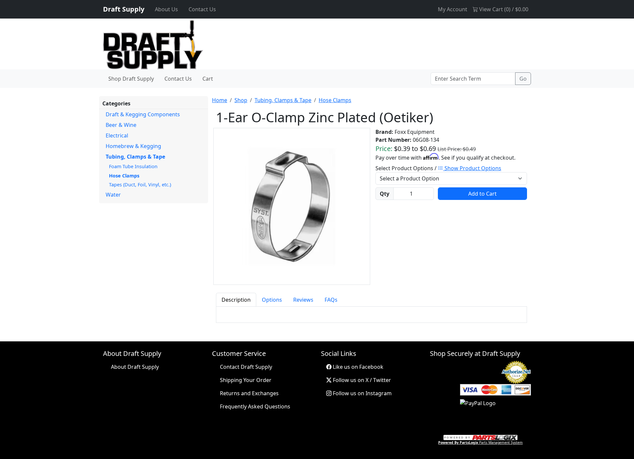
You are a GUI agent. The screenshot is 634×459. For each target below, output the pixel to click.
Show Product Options (472, 168)
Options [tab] (272, 299)
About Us (166, 9)
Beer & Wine (121, 125)
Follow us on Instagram (362, 393)
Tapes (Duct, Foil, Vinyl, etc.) (140, 184)
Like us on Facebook (357, 366)
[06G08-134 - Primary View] (291, 206)
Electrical (117, 135)
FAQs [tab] (331, 299)
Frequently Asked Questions (255, 406)
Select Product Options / (438, 168)
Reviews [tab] (303, 299)
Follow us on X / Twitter (361, 380)
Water (113, 194)
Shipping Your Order (245, 380)
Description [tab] (236, 299)
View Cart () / (503, 9)
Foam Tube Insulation (133, 166)
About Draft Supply (135, 366)
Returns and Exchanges (249, 393)
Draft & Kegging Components (143, 114)
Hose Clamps (124, 175)
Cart (207, 78)
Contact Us (202, 9)
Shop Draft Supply (131, 78)
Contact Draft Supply (246, 366)
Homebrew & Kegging (133, 146)
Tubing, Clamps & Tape (135, 156)
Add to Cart (482, 193)
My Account (452, 9)
